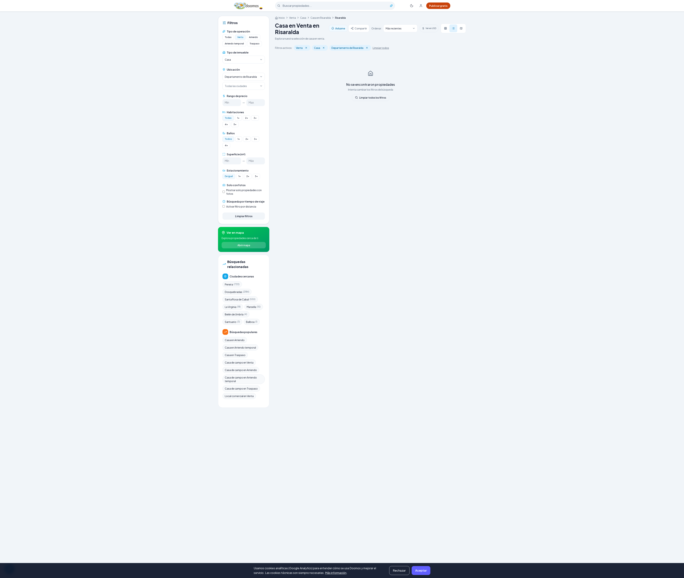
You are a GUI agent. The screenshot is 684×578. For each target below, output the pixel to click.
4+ (226, 124)
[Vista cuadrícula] (445, 28)
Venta (240, 37)
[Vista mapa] (461, 28)
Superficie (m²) (236, 154)
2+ (246, 118)
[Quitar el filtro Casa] (324, 48)
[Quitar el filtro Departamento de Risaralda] (367, 48)
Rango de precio (237, 96)
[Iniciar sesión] (421, 6)
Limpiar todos (381, 47)
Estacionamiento (238, 170)
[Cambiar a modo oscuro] (412, 6)
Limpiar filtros (243, 216)
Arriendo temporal (234, 43)
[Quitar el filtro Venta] (306, 48)
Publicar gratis (438, 5)
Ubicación (233, 69)
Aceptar (421, 570)
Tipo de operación (238, 31)
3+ (255, 118)
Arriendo (253, 37)
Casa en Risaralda (320, 17)
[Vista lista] (453, 28)
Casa (303, 17)
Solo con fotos (236, 185)
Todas (228, 37)
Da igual (229, 176)
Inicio (282, 17)
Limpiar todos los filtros (372, 97)
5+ (235, 124)
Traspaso (255, 43)
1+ (238, 118)
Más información (335, 573)
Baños (231, 133)
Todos (228, 139)
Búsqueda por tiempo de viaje (246, 201)
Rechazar (399, 570)
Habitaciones (235, 112)
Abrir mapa (243, 245)
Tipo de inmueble (237, 52)
